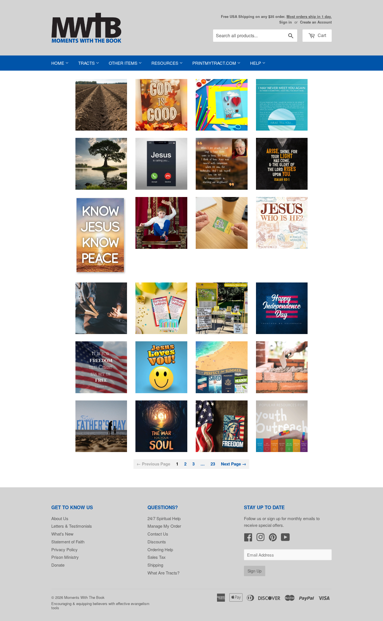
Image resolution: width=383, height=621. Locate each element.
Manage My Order (164, 526)
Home (58, 63)
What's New (62, 534)
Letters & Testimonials (71, 526)
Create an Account (316, 22)
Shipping (155, 565)
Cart (321, 35)
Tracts (87, 63)
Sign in (285, 22)
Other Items (124, 63)
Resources (165, 63)
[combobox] (255, 35)
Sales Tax (156, 557)
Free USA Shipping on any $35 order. (276, 16)
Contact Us (157, 534)
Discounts (156, 541)
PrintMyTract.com (214, 63)
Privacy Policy (64, 549)
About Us (59, 518)
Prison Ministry (65, 557)
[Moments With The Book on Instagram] (260, 539)
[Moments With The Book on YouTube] (285, 539)
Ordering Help (160, 549)
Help (256, 63)
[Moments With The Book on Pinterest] (273, 539)
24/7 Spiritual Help (164, 518)
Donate (57, 565)
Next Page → (233, 464)
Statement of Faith (67, 541)
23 (213, 464)
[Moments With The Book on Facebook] (248, 539)
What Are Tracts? (163, 573)
